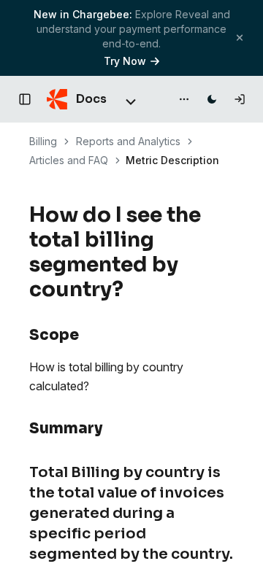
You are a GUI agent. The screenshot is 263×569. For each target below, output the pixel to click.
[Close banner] (239, 37)
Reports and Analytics (128, 141)
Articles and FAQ (68, 160)
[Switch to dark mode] (212, 99)
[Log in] (239, 99)
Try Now (125, 61)
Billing (43, 141)
